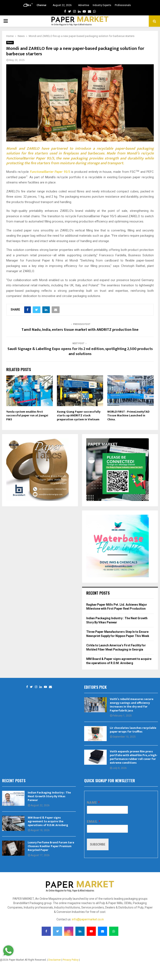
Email (93, 822)
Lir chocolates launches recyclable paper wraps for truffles (133, 729)
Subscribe (97, 844)
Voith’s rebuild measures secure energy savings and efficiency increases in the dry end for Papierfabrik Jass (131, 705)
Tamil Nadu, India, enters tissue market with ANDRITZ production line (80, 330)
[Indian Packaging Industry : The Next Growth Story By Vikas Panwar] (13, 798)
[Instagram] (36, 687)
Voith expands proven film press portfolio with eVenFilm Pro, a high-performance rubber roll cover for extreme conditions (134, 757)
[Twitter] (31, 687)
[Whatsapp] (113, 931)
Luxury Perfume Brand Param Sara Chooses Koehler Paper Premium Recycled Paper (51, 846)
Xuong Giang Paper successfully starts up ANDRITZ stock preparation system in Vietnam (78, 415)
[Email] (50, 687)
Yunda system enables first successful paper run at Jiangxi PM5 (27, 415)
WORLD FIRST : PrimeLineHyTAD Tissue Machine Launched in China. (128, 415)
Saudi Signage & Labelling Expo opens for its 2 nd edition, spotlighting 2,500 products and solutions (80, 351)
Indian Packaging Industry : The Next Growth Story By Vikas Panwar (49, 796)
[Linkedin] (40, 687)
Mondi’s (50, 177)
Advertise (83, 5)
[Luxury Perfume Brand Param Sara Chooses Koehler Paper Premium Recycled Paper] (13, 848)
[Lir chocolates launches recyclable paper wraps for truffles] (95, 733)
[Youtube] (45, 687)
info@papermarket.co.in (88, 919)
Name (93, 803)
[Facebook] (27, 687)
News (10, 42)
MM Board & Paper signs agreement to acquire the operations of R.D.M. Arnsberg (48, 821)
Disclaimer (54, 959)
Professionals (123, 5)
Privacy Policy (71, 959)
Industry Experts (102, 5)
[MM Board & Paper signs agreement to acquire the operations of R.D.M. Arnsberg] (13, 823)
